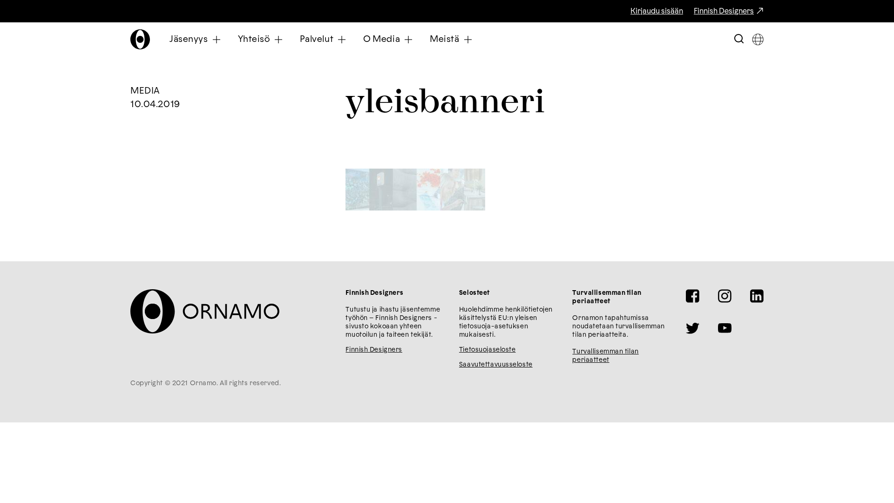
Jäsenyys (188, 39)
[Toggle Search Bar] (739, 39)
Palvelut (317, 39)
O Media (381, 39)
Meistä (444, 39)
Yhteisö (254, 39)
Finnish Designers (724, 11)
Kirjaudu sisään (656, 11)
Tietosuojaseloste (487, 350)
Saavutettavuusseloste (496, 364)
